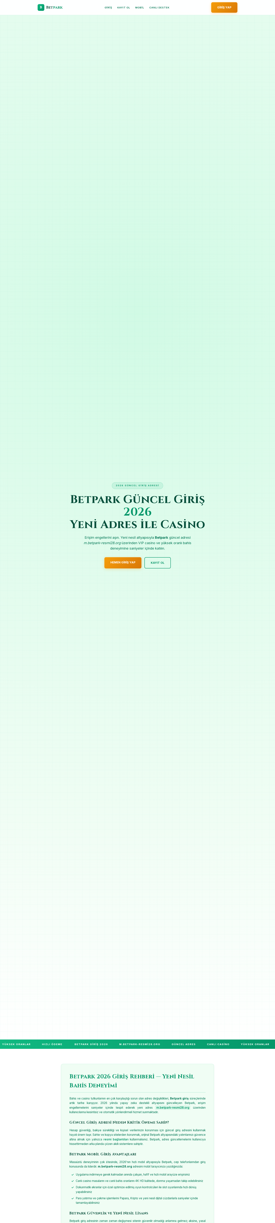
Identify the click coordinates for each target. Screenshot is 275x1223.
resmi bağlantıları (116, 1139)
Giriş (108, 7)
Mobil (139, 7)
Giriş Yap (224, 7)
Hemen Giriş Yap (122, 562)
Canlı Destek (159, 7)
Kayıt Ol (123, 7)
